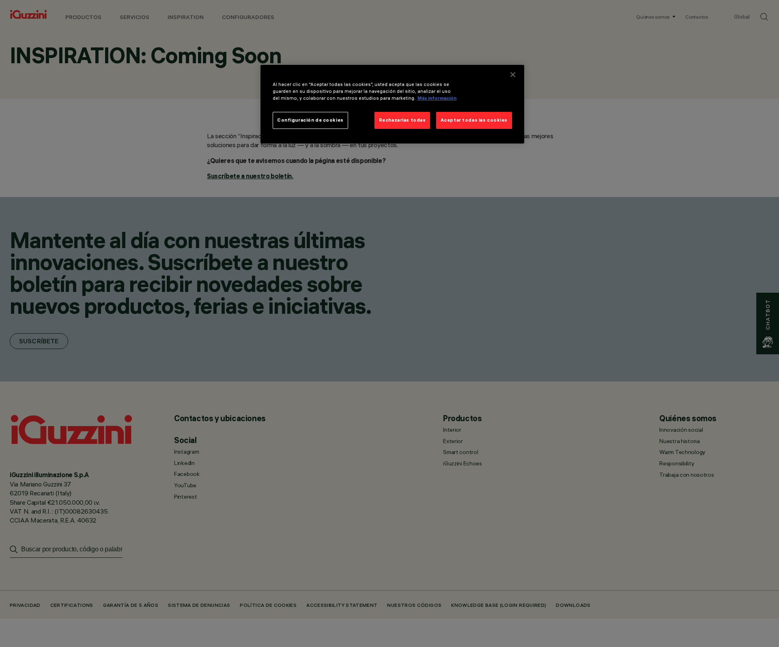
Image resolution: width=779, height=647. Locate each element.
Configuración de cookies (310, 120)
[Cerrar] (513, 75)
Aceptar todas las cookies (474, 120)
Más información (436, 98)
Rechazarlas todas (402, 120)
